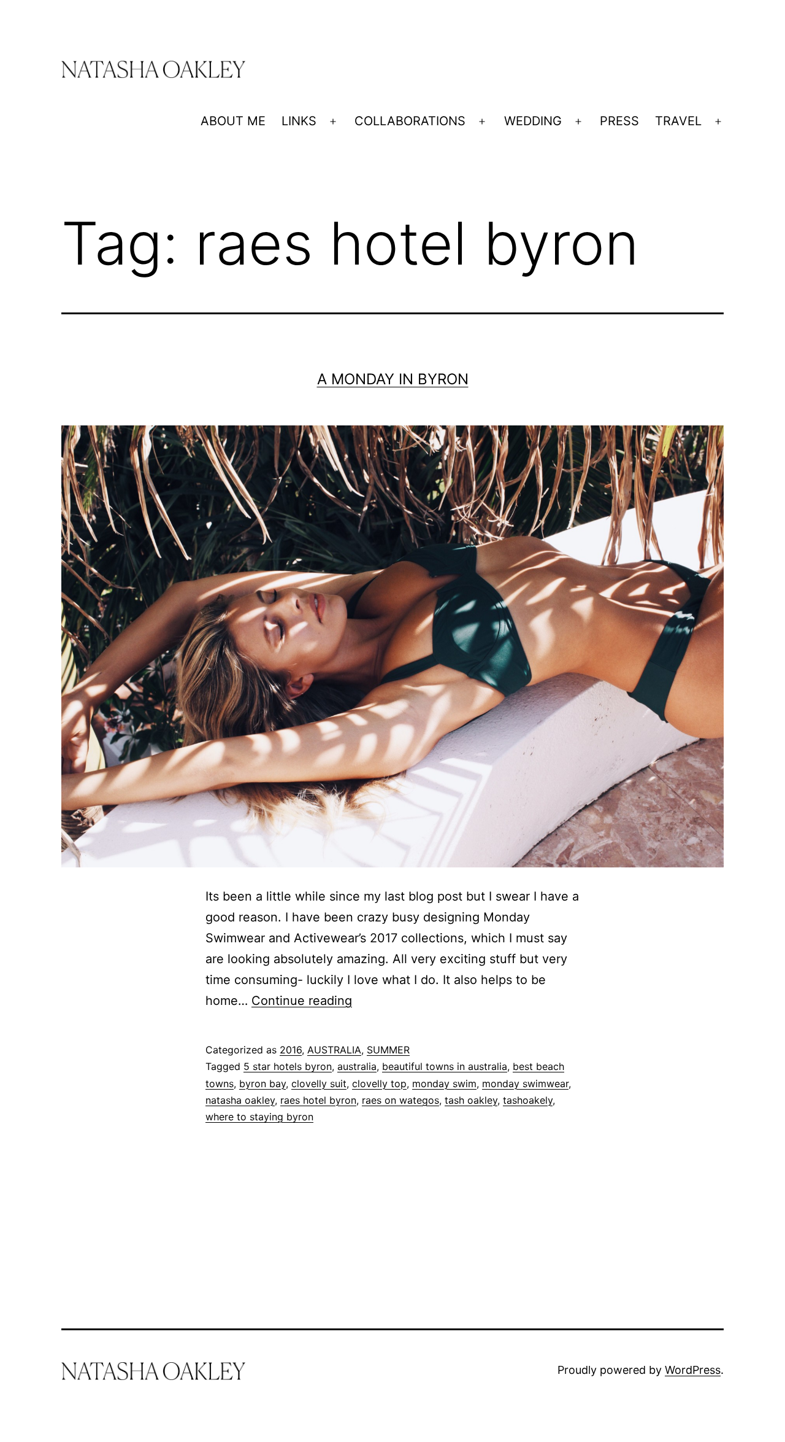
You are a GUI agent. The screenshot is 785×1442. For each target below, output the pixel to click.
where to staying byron (259, 1117)
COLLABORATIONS (409, 121)
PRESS (619, 121)
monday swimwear (525, 1083)
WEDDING (533, 121)
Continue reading (301, 1000)
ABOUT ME (233, 121)
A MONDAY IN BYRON (393, 379)
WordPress (693, 1369)
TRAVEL (678, 121)
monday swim (444, 1083)
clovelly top (379, 1083)
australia (357, 1066)
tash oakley (471, 1100)
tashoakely (528, 1100)
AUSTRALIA (334, 1050)
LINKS (298, 121)
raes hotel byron (318, 1100)
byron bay (262, 1083)
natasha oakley (240, 1100)
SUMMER (388, 1050)
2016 (291, 1050)
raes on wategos (400, 1100)
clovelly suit (319, 1083)
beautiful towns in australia (444, 1066)
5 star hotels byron (287, 1066)
